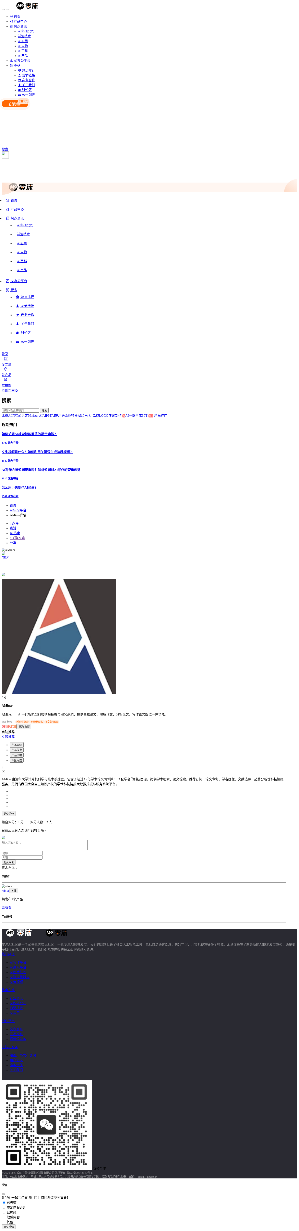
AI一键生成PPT (139, 415)
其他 (9, 1222)
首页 (13, 505)
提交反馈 (8, 1227)
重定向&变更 (15, 1207)
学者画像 (37, 721)
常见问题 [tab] (16, 760)
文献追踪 (52, 721)
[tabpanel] (144, 799)
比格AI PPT (10, 415)
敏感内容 (13, 1217)
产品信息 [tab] (16, 750)
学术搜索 (22, 721)
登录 (5, 354)
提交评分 (8, 813)
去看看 (6, 907)
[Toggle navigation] (3, 9)
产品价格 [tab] (16, 755)
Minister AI (35, 415)
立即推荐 (8, 737)
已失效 (11, 1202)
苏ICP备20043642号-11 (80, 1172)
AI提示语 (58, 415)
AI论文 (23, 415)
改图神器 (71, 415)
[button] (15, 220)
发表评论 (8, 862)
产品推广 (160, 415)
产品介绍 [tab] (16, 745)
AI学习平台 (18, 510)
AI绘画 (83, 415)
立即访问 (8, 726)
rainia (6, 890)
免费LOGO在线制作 (108, 415)
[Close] (3, 1194)
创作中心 (11, 390)
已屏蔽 (11, 1212)
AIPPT (47, 415)
